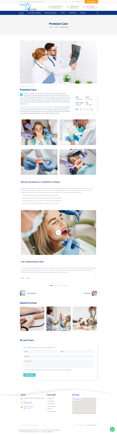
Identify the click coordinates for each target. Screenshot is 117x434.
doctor (22, 278)
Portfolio (56, 27)
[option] (32, 320)
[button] (91, 1)
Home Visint (32, 319)
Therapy (31, 86)
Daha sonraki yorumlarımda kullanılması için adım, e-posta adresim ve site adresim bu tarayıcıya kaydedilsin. (48, 370)
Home (50, 27)
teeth (28, 278)
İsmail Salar (40, 431)
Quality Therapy (58, 319)
